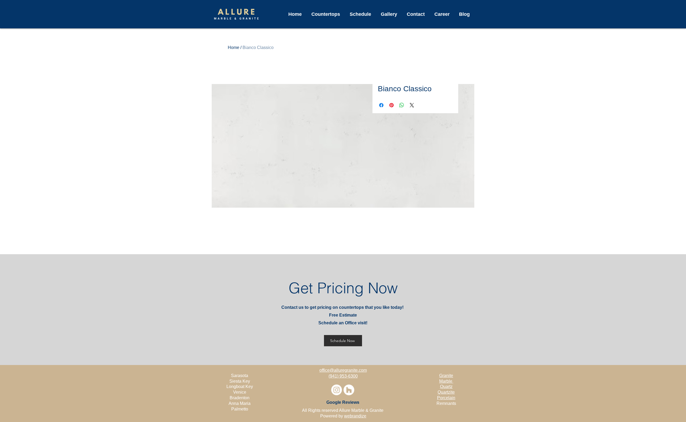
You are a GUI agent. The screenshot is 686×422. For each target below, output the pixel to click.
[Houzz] (349, 390)
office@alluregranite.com (343, 370)
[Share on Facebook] (381, 105)
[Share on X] (412, 105)
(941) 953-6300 (343, 376)
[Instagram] (336, 390)
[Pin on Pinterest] (391, 105)
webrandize (355, 416)
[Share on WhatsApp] (401, 105)
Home (233, 47)
